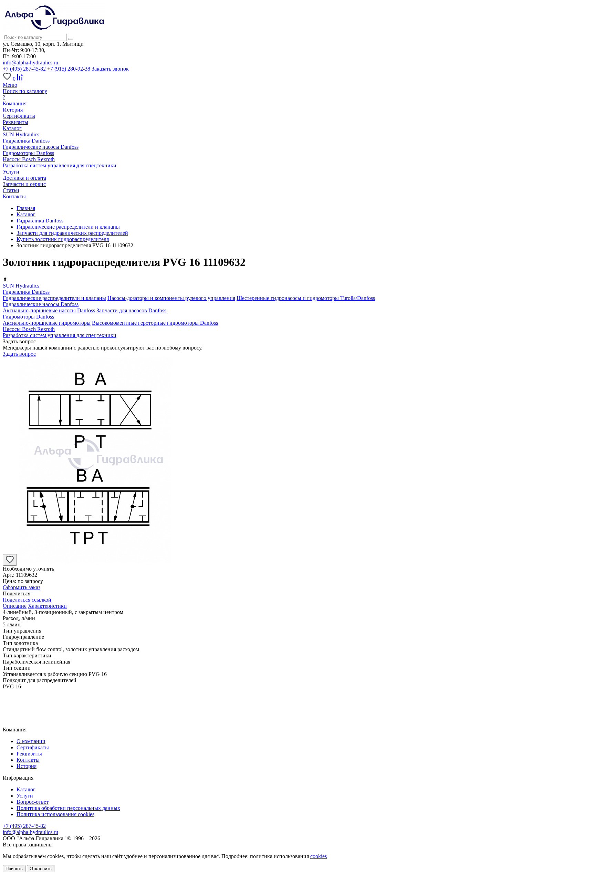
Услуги (25, 796)
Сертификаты (19, 116)
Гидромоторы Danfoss (28, 153)
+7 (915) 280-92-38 (68, 69)
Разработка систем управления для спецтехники (59, 165)
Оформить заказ (21, 587)
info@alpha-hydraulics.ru (30, 62)
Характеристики (47, 606)
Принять (14, 868)
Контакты (28, 760)
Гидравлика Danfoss (26, 141)
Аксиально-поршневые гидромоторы (47, 323)
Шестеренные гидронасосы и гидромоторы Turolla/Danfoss (306, 298)
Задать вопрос (19, 354)
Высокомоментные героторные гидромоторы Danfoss (155, 323)
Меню (10, 85)
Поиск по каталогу (25, 91)
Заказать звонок (110, 69)
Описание (15, 606)
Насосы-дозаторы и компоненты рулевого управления (171, 298)
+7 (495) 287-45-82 (24, 69)
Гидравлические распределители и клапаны (54, 298)
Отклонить (41, 868)
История (13, 110)
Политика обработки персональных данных (68, 808)
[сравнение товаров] (20, 79)
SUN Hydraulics (21, 134)
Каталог (26, 789)
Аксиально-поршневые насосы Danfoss (49, 310)
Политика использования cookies (55, 814)
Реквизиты (15, 122)
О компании (31, 741)
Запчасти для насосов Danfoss (131, 310)
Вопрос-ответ (33, 802)
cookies (318, 856)
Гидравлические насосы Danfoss (41, 147)
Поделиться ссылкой (27, 600)
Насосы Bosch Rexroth (29, 159)
